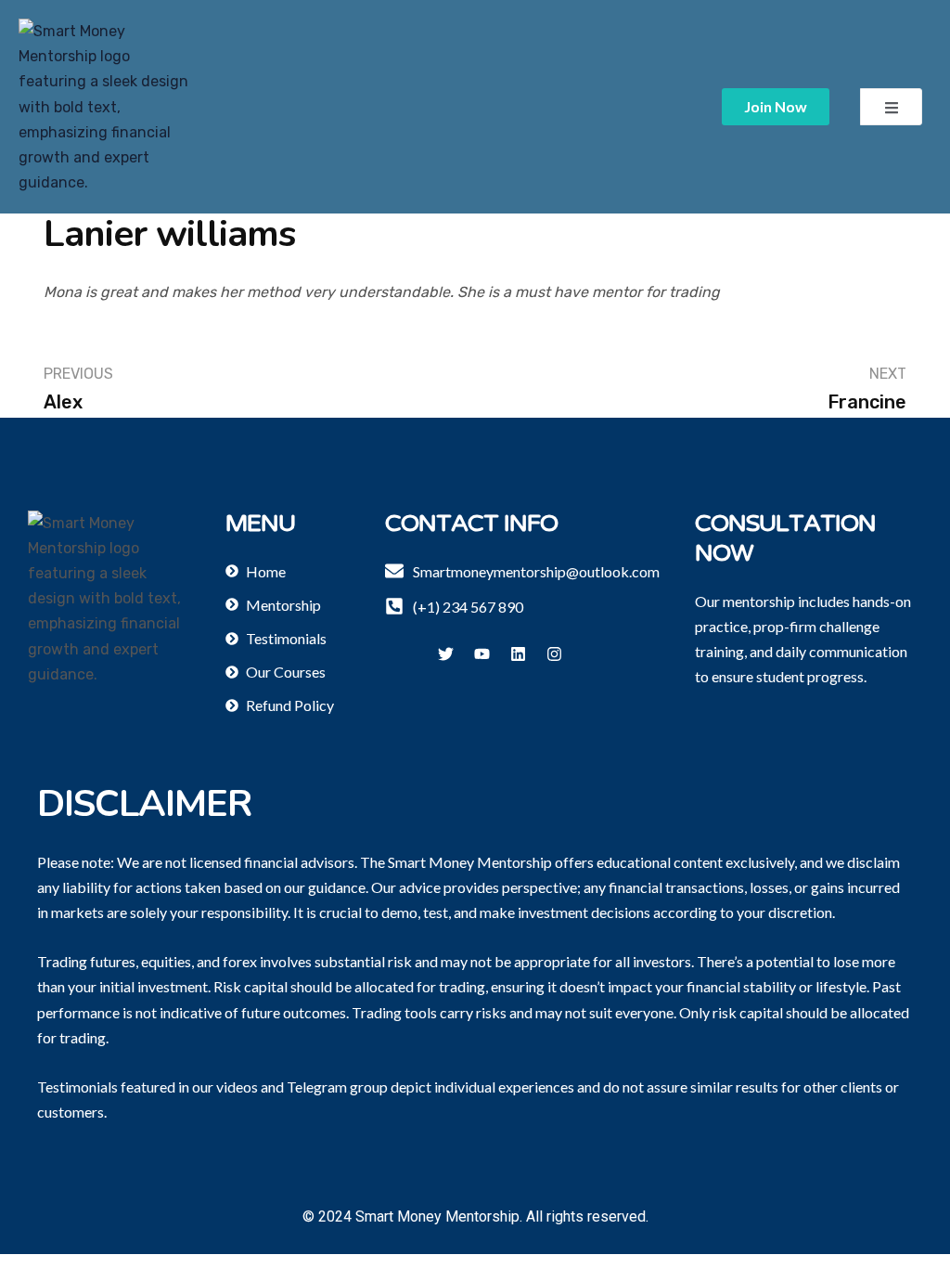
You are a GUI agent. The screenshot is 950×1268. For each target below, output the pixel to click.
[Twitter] (445, 653)
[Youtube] (481, 653)
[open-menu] (891, 106)
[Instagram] (554, 653)
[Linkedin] (517, 653)
